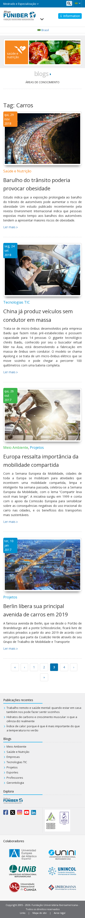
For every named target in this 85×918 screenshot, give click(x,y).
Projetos (37, 447)
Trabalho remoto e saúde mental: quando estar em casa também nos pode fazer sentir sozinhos (44, 710)
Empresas (13, 757)
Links (23, 912)
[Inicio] (19, 15)
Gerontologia (15, 783)
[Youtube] (26, 813)
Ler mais (9, 227)
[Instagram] (19, 813)
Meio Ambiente (15, 447)
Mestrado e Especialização (20, 4)
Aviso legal (59, 912)
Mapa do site (39, 912)
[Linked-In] (33, 813)
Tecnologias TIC (16, 302)
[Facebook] (5, 813)
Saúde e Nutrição (17, 171)
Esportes (12, 772)
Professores (15, 778)
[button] (77, 3)
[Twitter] (12, 813)
